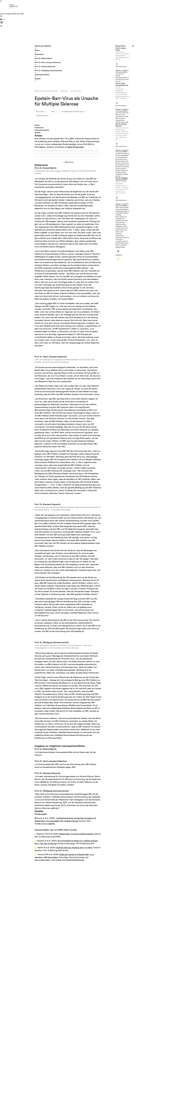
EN (4, 19)
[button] (122, 64)
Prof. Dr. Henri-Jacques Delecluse (48, 62)
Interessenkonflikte (42, 75)
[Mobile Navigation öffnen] (1, 22)
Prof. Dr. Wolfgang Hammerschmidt (48, 71)
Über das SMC (18, 14)
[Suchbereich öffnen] (1, 16)
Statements (39, 54)
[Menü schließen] (1, 26)
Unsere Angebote (6, 14)
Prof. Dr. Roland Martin (43, 58)
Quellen (38, 79)
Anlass (37, 50)
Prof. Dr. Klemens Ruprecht (45, 66)
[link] (90, 6)
